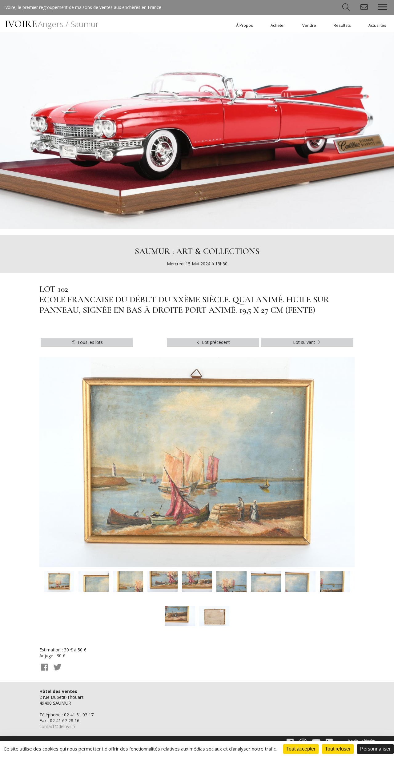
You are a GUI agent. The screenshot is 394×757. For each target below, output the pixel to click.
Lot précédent (215, 342)
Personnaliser (375, 748)
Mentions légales (362, 740)
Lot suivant (304, 342)
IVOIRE (52, 24)
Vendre (309, 25)
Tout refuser (338, 748)
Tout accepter (301, 748)
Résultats (342, 25)
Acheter (278, 25)
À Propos (244, 25)
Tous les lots (89, 342)
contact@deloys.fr (57, 726)
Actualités (377, 25)
